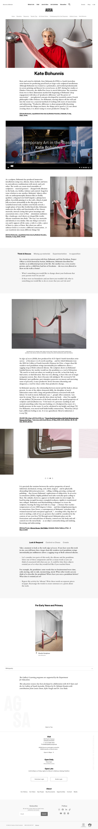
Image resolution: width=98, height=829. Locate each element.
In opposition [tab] (74, 254)
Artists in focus (73, 16)
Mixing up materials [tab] (42, 254)
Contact (69, 792)
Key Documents (50, 792)
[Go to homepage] (49, 10)
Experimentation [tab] (60, 254)
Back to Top (49, 727)
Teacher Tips (34, 16)
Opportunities (61, 792)
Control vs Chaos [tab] (53, 542)
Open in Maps (48, 752)
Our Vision (32, 792)
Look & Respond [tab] (36, 542)
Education (19, 16)
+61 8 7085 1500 (50, 743)
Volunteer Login (39, 779)
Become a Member (8, 4)
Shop (89, 4)
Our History (24, 792)
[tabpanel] (49, 271)
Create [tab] (66, 542)
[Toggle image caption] (90, 66)
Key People (40, 792)
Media (75, 792)
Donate (83, 4)
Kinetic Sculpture (44, 653)
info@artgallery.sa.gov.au (49, 744)
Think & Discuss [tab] (24, 254)
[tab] (45, 478)
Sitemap (37, 825)
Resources (26, 16)
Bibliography (9, 668)
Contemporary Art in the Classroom (59, 16)
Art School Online (43, 16)
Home (13, 16)
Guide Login (58, 779)
